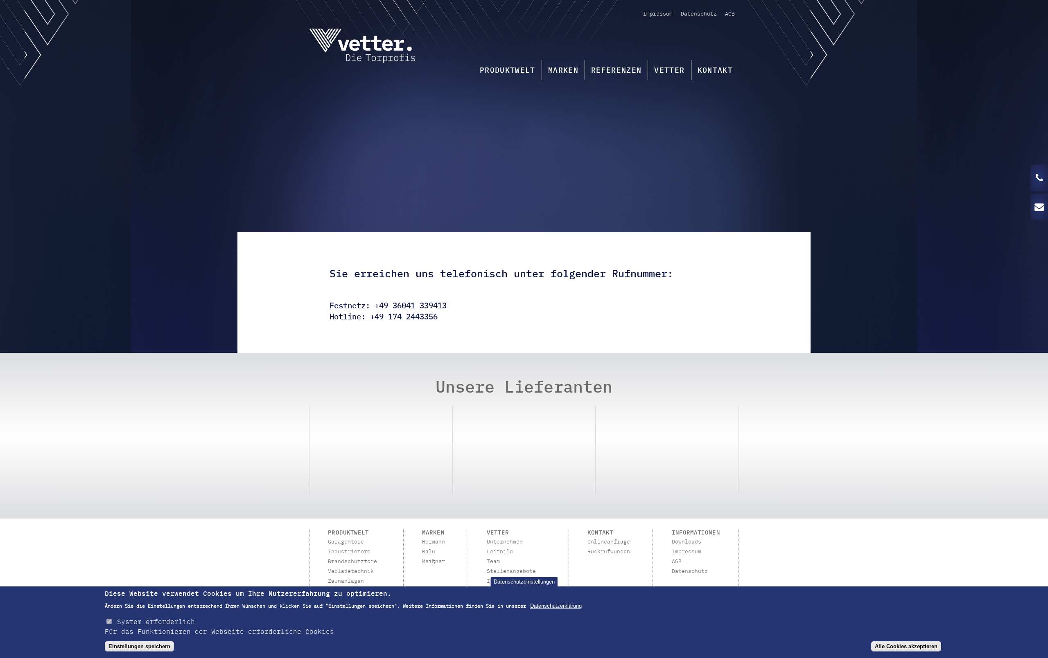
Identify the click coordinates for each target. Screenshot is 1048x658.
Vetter (669, 70)
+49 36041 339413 (411, 304)
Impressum (658, 13)
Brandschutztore (352, 561)
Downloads (686, 542)
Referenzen (616, 70)
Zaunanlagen (346, 581)
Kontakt (715, 70)
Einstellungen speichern (139, 646)
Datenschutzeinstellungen (524, 582)
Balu (428, 551)
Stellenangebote (511, 571)
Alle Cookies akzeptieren (906, 646)
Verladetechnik (351, 571)
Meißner (433, 561)
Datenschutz (699, 13)
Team (493, 561)
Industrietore (349, 551)
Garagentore (346, 542)
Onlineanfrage (608, 542)
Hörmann (433, 542)
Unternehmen (505, 542)
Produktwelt (507, 70)
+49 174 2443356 (404, 315)
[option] (381, 450)
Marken (563, 70)
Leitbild (500, 551)
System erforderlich (156, 621)
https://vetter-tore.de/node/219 (524, 450)
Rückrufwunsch (608, 551)
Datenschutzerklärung (556, 606)
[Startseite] (362, 47)
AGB (730, 13)
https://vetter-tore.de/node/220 (667, 450)
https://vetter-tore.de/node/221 (381, 450)
